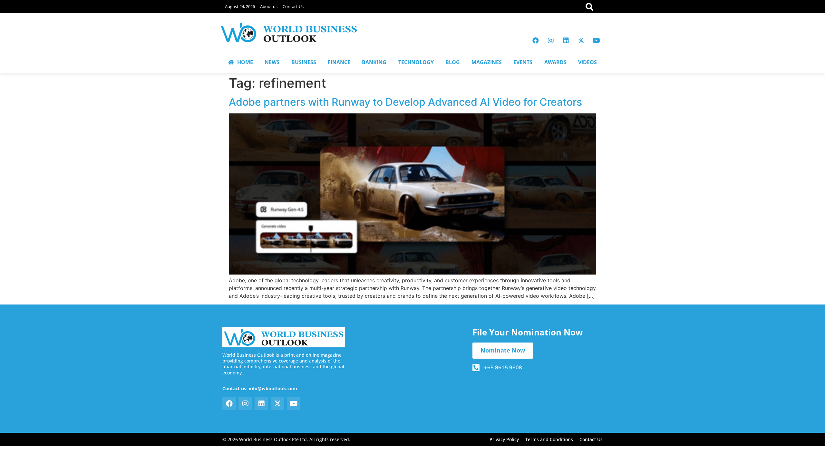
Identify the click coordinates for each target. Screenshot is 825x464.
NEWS (272, 62)
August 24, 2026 (240, 6)
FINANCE (339, 62)
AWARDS (555, 62)
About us (268, 6)
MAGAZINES (486, 62)
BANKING (374, 62)
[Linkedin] (565, 40)
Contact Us (293, 6)
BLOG (452, 62)
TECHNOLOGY (416, 62)
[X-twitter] (581, 40)
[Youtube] (596, 40)
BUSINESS (303, 62)
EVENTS (522, 62)
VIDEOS (587, 62)
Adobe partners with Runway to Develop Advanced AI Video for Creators (405, 102)
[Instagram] (550, 40)
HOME (245, 62)
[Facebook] (535, 40)
